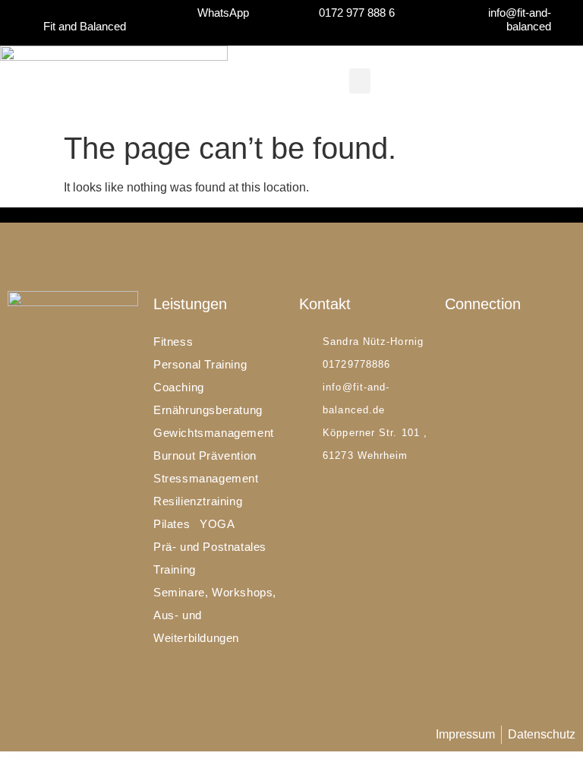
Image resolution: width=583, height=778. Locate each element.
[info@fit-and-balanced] (568, 19)
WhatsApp (223, 12)
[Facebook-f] (450, 343)
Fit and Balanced (84, 26)
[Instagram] (470, 343)
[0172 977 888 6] (412, 12)
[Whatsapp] (490, 343)
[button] (359, 80)
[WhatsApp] (266, 12)
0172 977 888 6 (357, 12)
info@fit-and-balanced (519, 19)
